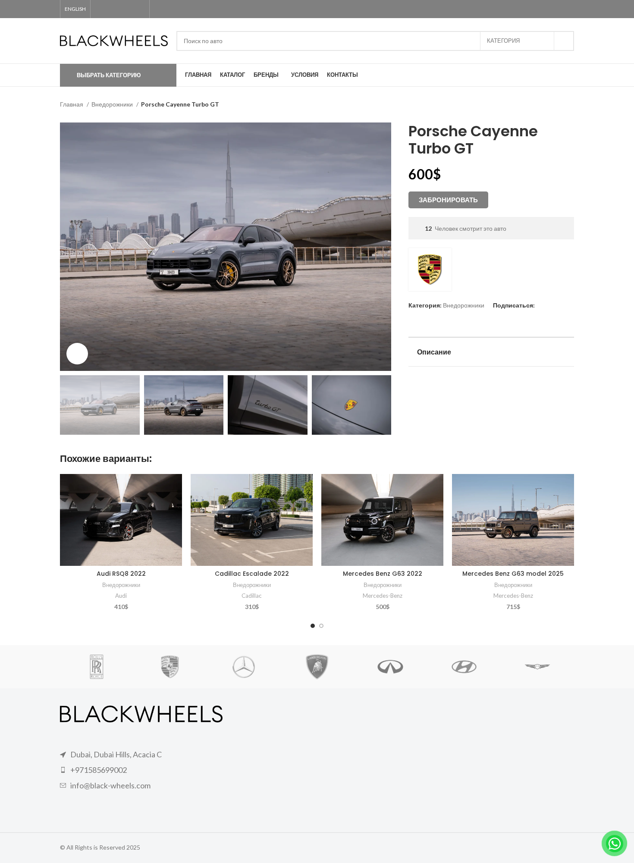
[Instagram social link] (113, 9)
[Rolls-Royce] (96, 666)
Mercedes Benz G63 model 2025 (513, 573)
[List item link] (141, 770)
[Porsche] (170, 666)
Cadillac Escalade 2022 (252, 573)
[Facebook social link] (101, 9)
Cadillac (252, 595)
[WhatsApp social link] (126, 9)
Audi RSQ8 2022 (121, 573)
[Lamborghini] (317, 666)
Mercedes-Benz (382, 595)
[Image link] (141, 713)
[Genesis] (537, 666)
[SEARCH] (564, 41)
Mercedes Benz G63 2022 (382, 573)
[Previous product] (552, 105)
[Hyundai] (463, 666)
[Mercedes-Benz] (243, 666)
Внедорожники (112, 104)
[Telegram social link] (138, 9)
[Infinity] (390, 666)
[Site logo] (114, 40)
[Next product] (569, 105)
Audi (121, 595)
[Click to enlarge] (77, 353)
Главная (72, 104)
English (75, 9)
